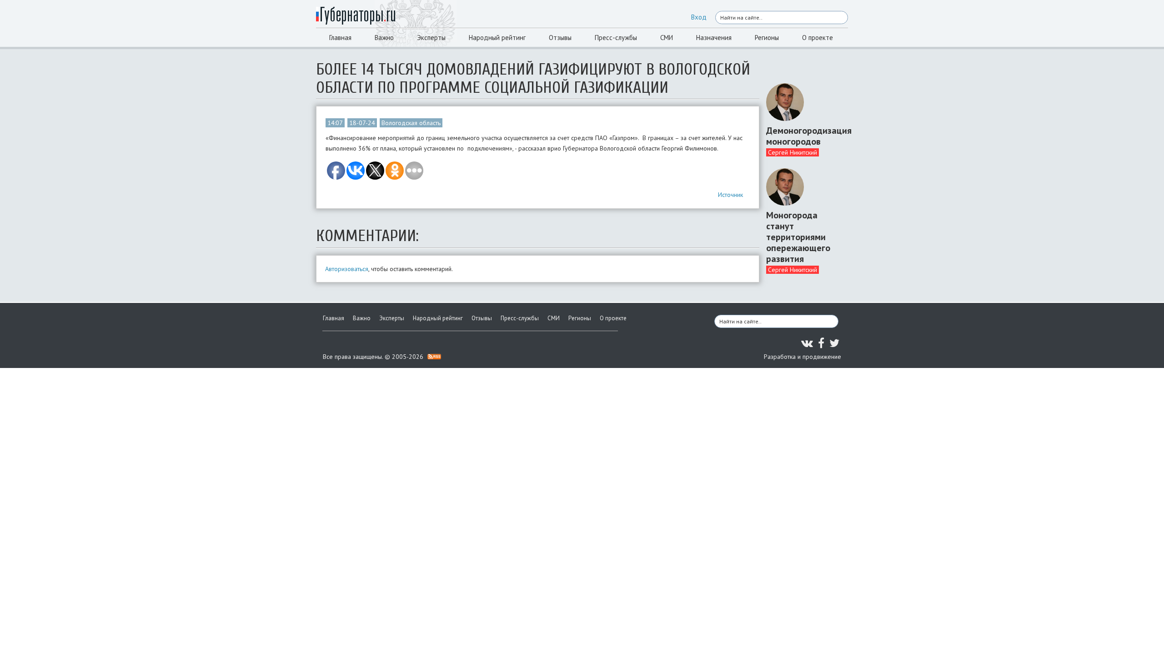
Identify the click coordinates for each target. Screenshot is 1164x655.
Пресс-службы (616, 37)
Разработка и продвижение (802, 357)
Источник (730, 195)
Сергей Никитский (792, 152)
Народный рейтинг (497, 37)
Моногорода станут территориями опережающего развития (798, 237)
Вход (699, 17)
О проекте (817, 37)
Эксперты (431, 37)
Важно (384, 37)
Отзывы (560, 37)
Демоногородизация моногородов (803, 136)
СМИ (666, 37)
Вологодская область (411, 123)
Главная (340, 37)
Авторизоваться (346, 269)
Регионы (767, 37)
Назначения (714, 37)
